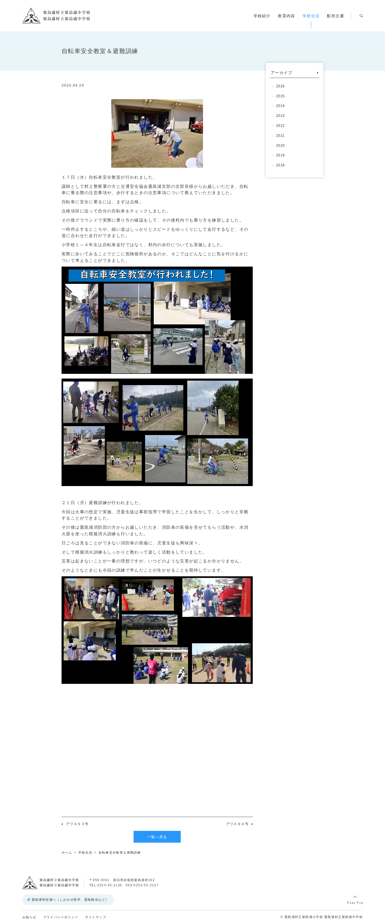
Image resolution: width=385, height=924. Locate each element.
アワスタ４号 (237, 824)
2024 (280, 106)
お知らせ (29, 917)
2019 (280, 155)
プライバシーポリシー (60, 917)
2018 (280, 165)
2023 (280, 116)
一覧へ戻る (157, 837)
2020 (280, 146)
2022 (280, 126)
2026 (280, 86)
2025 (280, 96)
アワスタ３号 (77, 824)
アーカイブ (281, 72)
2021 (280, 136)
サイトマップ (95, 917)
